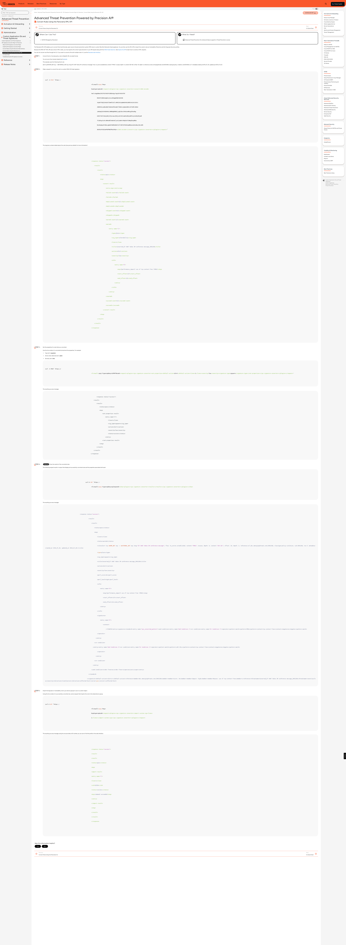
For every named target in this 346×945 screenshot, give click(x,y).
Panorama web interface (94, 52)
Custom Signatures (330, 182)
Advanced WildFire (328, 103)
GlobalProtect (327, 142)
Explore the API (122, 49)
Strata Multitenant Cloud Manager (332, 77)
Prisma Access (327, 75)
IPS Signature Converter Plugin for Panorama (12, 42)
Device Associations (329, 26)
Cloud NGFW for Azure (329, 50)
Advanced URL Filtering (329, 105)
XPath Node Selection (109, 49)
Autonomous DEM (328, 160)
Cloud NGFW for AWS (329, 48)
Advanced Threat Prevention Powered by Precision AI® (50, 12)
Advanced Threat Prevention (331, 107)
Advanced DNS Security (330, 109)
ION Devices (327, 87)
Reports (326, 158)
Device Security (328, 111)
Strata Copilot (338, 4)
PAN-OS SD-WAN (328, 59)
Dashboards (327, 154)
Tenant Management (329, 32)
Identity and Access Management (332, 30)
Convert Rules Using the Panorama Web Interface (14, 48)
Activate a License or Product (331, 19)
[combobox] (15, 12)
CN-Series (326, 53)
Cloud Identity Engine (329, 22)
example (65, 59)
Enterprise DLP (327, 113)
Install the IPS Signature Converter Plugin (12, 46)
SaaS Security (327, 116)
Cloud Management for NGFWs (331, 46)
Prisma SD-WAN (328, 85)
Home (35, 12)
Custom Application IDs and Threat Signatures (333, 180)
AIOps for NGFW (328, 44)
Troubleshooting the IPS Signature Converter (12, 56)
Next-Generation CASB (329, 89)
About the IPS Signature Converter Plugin (12, 44)
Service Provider (328, 61)
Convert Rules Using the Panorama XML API (12, 52)
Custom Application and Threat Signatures (11, 40)
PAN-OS (326, 57)
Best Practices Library (329, 173)
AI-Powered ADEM (328, 79)
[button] (345, 756)
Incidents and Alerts (329, 156)
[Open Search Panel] (325, 4)
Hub (325, 28)
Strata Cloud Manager (329, 17)
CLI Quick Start (6, 54)
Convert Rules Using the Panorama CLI (11, 50)
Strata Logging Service (329, 24)
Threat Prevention (329, 185)
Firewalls (326, 55)
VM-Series (326, 63)
